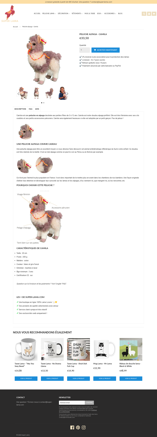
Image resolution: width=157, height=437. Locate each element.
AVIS (37, 109)
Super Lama (26, 435)
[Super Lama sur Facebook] (72, 429)
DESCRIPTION (20, 109)
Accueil (15, 27)
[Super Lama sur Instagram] (84, 429)
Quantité (82, 45)
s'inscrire (89, 402)
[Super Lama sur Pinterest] (78, 429)
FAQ (30, 109)
